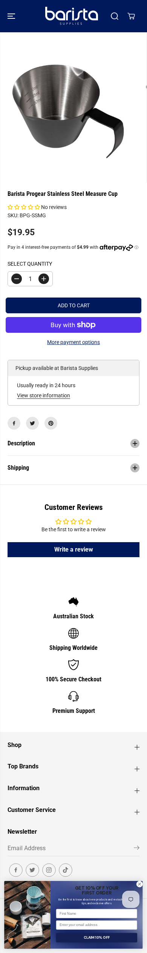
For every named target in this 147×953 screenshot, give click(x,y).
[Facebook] (14, 423)
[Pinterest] (50, 423)
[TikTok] (65, 870)
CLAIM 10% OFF (97, 937)
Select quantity (30, 264)
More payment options (73, 342)
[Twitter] (32, 423)
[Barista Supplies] (71, 16)
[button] (12, 16)
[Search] (114, 16)
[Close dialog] (139, 884)
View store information (43, 395)
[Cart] (131, 16)
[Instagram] (49, 870)
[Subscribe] (136, 849)
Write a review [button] (73, 549)
